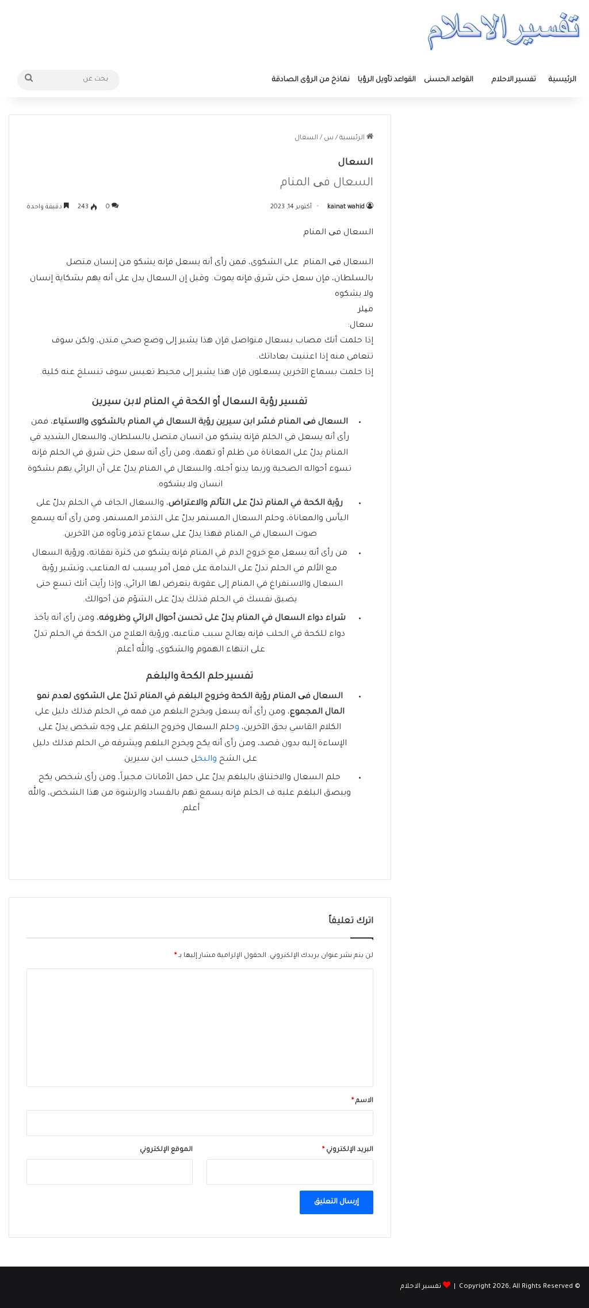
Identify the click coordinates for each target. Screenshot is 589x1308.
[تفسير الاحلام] (503, 31)
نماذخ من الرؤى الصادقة (311, 80)
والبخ (208, 759)
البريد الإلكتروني (347, 1150)
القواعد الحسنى (448, 80)
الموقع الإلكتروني (166, 1150)
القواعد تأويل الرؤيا (387, 80)
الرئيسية (562, 80)
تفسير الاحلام (514, 80)
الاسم (362, 1101)
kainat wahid (346, 207)
